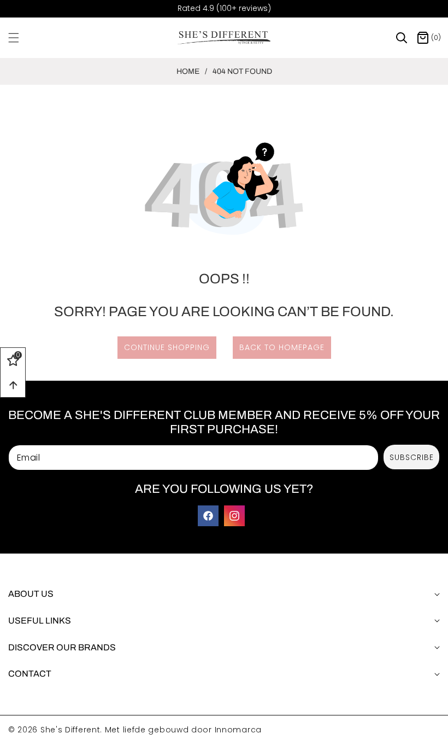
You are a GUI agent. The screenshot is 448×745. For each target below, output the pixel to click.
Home (187, 71)
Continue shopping (167, 347)
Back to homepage (282, 347)
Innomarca (238, 729)
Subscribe (412, 457)
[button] (20, 38)
